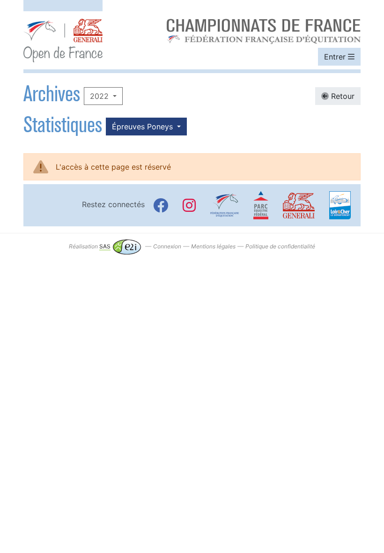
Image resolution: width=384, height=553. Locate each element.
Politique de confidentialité (280, 246)
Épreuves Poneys (143, 126)
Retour (341, 96)
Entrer (336, 56)
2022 (100, 96)
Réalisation (90, 246)
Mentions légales (213, 246)
